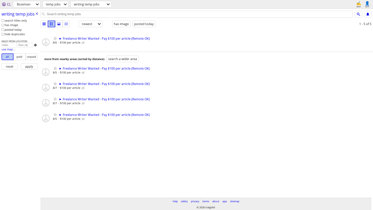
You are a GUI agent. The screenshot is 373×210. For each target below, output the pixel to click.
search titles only (16, 20)
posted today (13, 30)
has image (11, 25)
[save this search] (367, 14)
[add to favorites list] (55, 38)
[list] (44, 24)
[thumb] (51, 24)
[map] (66, 24)
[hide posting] (83, 42)
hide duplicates (15, 34)
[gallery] (59, 24)
